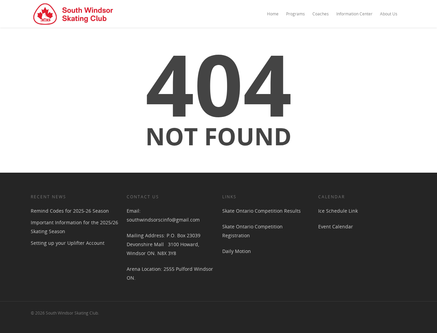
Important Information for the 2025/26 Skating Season (74, 227)
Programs (295, 14)
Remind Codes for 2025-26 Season (70, 211)
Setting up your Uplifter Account (67, 243)
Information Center (354, 14)
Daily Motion (236, 251)
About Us (388, 14)
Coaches (320, 14)
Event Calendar (335, 226)
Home (273, 14)
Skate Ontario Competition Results (261, 211)
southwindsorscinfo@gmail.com (163, 219)
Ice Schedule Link (338, 211)
